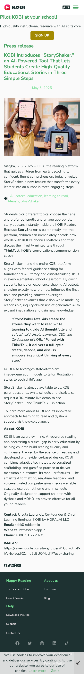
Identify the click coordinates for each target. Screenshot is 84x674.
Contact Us (13, 633)
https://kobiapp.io (32, 530)
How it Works (15, 598)
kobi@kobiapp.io (27, 524)
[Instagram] (42, 643)
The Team (50, 589)
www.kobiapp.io (36, 421)
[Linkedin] (54, 643)
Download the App (17, 615)
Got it (55, 670)
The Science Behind (18, 589)
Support (11, 624)
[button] (66, 7)
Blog (47, 598)
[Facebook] (17, 643)
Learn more (37, 670)
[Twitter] (30, 643)
